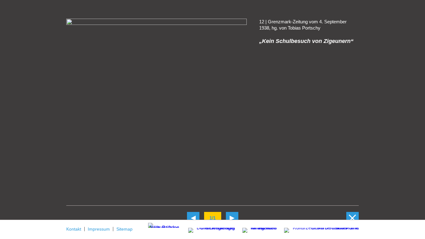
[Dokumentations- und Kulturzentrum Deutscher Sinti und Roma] (318, 229)
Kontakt (73, 229)
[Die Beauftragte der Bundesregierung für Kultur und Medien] (207, 229)
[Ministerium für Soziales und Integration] (256, 230)
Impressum (99, 229)
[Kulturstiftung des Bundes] (163, 225)
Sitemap (124, 229)
